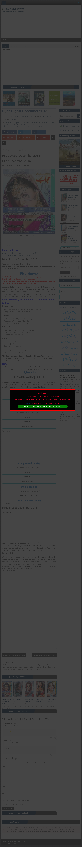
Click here (28, 403)
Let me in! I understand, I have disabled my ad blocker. (43, 406)
